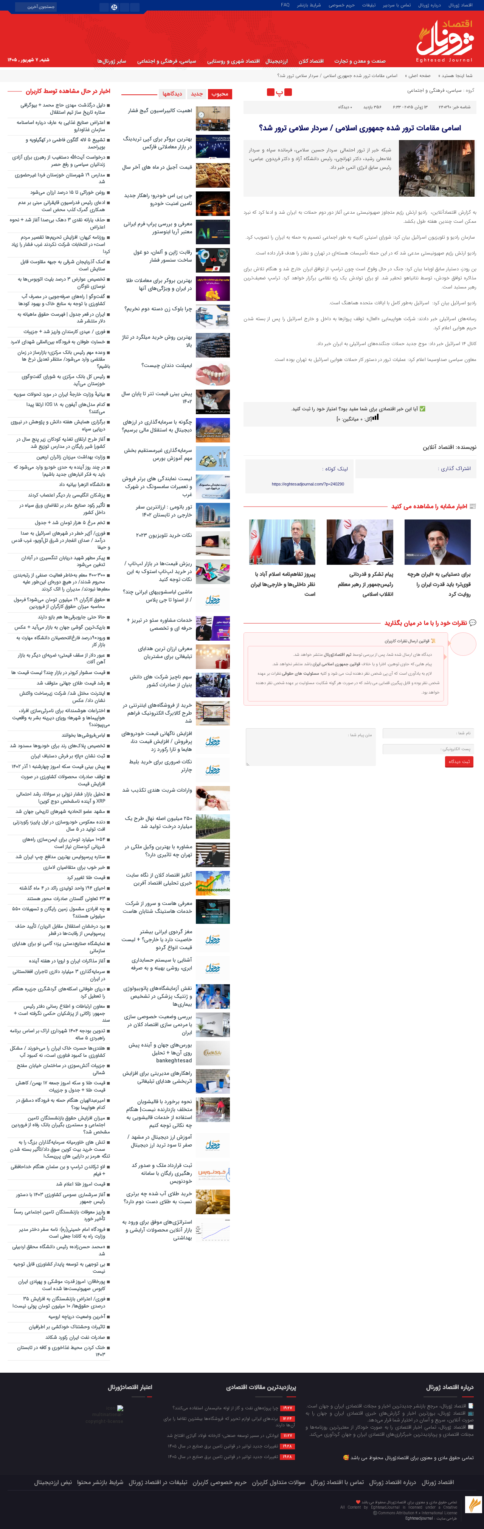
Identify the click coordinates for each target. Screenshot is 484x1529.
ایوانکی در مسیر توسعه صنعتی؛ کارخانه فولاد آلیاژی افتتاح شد (229, 1435)
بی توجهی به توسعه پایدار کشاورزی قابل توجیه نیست (59, 1268)
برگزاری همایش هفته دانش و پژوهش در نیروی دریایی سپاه (58, 426)
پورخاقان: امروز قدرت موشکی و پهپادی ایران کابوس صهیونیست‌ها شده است (61, 1285)
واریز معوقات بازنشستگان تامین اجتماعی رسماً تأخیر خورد (59, 1216)
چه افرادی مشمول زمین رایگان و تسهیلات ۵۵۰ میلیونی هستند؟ (58, 913)
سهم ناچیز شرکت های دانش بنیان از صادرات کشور (161, 681)
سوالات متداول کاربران (278, 1482)
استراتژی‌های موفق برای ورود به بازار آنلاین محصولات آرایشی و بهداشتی (157, 1230)
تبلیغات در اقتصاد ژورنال (158, 1482)
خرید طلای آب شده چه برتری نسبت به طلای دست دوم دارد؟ (158, 1198)
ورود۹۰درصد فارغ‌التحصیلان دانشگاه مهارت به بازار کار (60, 642)
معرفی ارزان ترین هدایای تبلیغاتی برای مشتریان (165, 652)
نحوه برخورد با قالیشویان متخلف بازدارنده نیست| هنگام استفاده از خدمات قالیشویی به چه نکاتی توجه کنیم (159, 1113)
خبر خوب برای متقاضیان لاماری (74, 867)
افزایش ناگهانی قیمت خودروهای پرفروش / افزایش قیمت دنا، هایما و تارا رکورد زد (156, 741)
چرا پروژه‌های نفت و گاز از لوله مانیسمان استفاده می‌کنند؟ (232, 1407)
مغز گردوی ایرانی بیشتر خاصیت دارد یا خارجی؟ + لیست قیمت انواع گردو (156, 940)
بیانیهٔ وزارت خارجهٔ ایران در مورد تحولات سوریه (59, 394)
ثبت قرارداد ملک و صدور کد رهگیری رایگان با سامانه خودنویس (162, 1173)
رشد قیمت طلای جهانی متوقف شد (71, 683)
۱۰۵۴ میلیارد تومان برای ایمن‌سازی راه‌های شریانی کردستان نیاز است (63, 843)
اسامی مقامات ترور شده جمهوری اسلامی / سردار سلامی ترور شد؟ (360, 128)
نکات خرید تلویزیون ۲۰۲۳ (164, 535)
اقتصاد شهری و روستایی (233, 61)
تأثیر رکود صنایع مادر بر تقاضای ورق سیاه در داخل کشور (62, 509)
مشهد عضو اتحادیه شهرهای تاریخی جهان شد (60, 811)
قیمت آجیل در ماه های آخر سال (157, 167)
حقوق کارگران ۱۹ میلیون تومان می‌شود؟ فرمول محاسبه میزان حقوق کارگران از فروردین (59, 603)
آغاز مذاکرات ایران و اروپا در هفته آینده (67, 961)
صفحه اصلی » (418, 75)
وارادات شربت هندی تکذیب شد (157, 790)
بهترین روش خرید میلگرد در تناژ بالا (157, 341)
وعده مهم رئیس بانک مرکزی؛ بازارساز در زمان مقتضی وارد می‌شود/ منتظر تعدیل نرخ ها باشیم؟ (63, 359)
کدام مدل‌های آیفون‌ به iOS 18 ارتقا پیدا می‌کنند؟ (65, 408)
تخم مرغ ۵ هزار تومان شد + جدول (70, 523)
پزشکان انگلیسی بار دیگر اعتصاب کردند (66, 495)
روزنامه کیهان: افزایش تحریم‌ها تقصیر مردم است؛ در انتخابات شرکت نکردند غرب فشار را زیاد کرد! (60, 244)
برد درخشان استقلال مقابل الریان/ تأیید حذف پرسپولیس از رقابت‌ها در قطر (60, 930)
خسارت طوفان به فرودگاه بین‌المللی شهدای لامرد (58, 342)
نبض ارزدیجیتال (53, 1482)
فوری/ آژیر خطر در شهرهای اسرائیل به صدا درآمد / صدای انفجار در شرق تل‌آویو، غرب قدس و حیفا (60, 540)
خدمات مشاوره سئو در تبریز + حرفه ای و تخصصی (159, 624)
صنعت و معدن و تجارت (360, 61)
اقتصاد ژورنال (460, 5)
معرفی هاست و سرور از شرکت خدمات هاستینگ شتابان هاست (157, 907)
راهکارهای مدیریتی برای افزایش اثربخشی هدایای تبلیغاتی (157, 1077)
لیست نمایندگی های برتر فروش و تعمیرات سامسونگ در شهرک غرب (157, 487)
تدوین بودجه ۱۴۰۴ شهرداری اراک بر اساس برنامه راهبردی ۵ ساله (57, 1035)
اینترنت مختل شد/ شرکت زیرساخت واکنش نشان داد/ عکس (62, 697)
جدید (197, 94)
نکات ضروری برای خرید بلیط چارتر (160, 766)
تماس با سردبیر (397, 5)
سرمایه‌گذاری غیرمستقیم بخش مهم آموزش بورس (158, 454)
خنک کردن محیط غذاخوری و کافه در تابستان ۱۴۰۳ (61, 1351)
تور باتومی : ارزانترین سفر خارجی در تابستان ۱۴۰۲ (164, 511)
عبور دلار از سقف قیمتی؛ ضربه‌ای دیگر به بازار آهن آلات (61, 659)
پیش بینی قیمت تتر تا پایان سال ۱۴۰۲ (156, 398)
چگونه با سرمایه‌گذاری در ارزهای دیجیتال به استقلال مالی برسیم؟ (157, 426)
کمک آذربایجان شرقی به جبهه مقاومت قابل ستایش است (62, 266)
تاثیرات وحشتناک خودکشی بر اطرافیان (67, 1327)
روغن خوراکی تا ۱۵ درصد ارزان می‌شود (67, 192)
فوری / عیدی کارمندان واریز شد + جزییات (64, 332)
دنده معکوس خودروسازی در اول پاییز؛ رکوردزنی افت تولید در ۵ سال (59, 826)
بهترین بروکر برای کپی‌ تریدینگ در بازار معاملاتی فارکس (157, 143)
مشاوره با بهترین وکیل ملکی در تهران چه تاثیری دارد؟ (158, 851)
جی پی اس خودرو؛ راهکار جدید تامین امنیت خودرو (158, 199)
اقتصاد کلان (311, 61)
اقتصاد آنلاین (438, 447)
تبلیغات (368, 5)
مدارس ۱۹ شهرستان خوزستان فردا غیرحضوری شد (60, 179)
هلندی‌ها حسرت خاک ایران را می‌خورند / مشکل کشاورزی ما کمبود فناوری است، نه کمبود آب (57, 1052)
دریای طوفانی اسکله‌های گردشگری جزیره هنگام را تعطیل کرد (58, 993)
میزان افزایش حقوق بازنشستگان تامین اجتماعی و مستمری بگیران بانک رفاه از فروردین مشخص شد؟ (60, 1125)
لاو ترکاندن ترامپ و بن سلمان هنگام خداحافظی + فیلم (58, 1171)
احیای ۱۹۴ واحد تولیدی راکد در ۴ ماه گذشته (62, 888)
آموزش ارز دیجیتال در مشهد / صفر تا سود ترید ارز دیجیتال (159, 1141)
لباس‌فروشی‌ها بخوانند (83, 735)
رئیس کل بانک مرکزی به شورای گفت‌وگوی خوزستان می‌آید (63, 380)
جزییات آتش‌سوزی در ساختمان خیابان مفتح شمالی (61, 1069)
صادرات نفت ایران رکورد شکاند (75, 1337)
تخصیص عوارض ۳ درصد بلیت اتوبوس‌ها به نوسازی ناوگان (61, 283)
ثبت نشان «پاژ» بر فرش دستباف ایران (68, 756)
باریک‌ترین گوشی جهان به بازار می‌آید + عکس (59, 627)
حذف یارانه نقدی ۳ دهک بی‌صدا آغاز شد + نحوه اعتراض (57, 224)
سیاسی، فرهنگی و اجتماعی (166, 61)
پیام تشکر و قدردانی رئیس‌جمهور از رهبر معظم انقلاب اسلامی (365, 584)
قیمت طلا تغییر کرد (86, 878)
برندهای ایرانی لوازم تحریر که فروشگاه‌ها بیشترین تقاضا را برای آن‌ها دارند (229, 1421)
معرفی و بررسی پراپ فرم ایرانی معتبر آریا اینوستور (158, 228)
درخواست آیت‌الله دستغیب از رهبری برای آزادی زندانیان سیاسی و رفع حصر (58, 161)
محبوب (220, 94)
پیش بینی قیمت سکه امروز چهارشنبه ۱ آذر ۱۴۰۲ (58, 767)
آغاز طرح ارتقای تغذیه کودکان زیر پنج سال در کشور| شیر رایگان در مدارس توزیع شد (61, 443)
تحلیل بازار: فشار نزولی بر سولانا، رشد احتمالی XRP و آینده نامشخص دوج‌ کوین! (60, 798)
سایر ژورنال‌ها (112, 61)
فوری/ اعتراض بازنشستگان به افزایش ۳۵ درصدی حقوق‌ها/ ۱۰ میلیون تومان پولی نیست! (58, 1303)
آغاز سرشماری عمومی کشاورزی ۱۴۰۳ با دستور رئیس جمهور (60, 1198)
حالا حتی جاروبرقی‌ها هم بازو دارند (71, 617)
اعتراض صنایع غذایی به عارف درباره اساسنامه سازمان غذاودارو (61, 126)
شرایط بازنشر (309, 5)
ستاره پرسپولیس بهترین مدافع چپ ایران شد (60, 857)
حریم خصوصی (342, 5)
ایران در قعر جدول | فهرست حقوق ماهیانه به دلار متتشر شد (61, 318)
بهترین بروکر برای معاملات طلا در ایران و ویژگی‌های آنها (159, 284)
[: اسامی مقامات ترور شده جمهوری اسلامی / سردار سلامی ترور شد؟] (250, 92)
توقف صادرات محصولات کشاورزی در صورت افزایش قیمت (63, 781)
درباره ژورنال (429, 5)
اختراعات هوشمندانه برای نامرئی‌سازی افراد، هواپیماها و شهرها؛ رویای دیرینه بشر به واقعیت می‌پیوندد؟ (61, 718)
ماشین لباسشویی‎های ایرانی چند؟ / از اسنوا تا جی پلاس (157, 596)
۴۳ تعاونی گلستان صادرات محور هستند (65, 899)
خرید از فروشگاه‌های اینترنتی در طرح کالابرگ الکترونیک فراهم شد (157, 713)
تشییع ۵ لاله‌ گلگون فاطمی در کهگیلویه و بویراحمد (65, 144)
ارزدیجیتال (276, 61)
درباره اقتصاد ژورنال (392, 1482)
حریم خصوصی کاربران (219, 1482)
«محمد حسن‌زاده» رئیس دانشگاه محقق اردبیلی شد (58, 1251)
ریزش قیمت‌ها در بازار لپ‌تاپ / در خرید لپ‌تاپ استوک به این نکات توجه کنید (158, 572)
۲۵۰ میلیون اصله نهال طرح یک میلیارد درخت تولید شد (158, 822)
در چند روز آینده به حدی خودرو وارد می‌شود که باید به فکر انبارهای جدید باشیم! (59, 471)
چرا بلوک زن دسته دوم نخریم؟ (158, 309)
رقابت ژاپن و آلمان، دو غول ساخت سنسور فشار (162, 256)
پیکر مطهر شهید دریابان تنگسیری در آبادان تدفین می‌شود (63, 562)
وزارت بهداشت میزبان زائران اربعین (70, 457)
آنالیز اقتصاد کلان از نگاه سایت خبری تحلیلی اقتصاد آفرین (159, 879)
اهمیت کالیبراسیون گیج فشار (160, 110)
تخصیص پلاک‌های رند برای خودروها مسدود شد (57, 746)
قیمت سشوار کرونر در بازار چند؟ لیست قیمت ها (58, 673)
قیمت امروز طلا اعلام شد (80, 1184)
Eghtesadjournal (419, 1518)
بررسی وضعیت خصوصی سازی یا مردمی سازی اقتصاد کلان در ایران (158, 1025)
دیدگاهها (172, 94)
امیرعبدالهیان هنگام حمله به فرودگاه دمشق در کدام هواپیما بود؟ (60, 1104)
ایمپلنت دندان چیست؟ (166, 365)
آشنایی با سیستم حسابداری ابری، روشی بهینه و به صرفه (161, 964)
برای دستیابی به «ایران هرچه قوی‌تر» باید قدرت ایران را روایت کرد (439, 584)
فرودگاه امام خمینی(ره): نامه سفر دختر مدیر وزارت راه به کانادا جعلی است (62, 1233)
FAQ (285, 5)
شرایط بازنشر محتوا (100, 1482)
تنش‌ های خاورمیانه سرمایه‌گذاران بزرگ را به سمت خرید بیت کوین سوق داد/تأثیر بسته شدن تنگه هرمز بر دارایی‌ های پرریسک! (60, 1149)
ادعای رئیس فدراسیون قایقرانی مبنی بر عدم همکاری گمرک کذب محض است (61, 206)
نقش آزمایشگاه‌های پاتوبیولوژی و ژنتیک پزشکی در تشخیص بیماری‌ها (157, 996)
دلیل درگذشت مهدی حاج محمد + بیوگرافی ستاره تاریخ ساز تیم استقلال (62, 109)
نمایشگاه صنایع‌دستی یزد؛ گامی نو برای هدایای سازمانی (58, 947)
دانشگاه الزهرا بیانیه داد (82, 485)
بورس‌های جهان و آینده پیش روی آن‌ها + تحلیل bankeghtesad (160, 1053)
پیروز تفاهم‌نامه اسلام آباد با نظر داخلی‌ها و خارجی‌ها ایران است (283, 584)
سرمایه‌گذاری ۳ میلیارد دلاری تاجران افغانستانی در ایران (58, 975)
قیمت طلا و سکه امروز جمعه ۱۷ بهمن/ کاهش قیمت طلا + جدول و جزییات (60, 1087)
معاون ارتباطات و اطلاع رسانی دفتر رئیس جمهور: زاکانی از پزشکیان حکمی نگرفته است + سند (62, 1013)
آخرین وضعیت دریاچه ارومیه (76, 1317)
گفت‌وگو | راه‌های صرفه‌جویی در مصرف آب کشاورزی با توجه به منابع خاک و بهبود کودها (62, 300)
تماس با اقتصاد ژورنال (337, 1482)
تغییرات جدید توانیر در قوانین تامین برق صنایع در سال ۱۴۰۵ (230, 1446)
